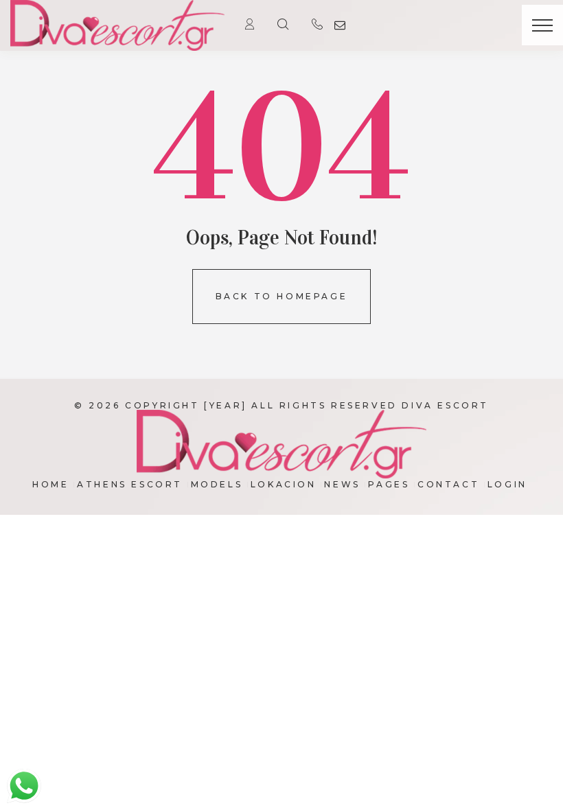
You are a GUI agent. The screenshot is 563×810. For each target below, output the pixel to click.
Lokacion (284, 484)
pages (388, 484)
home (50, 484)
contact (448, 484)
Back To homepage (282, 296)
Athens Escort (130, 484)
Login (507, 484)
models (217, 484)
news (342, 484)
